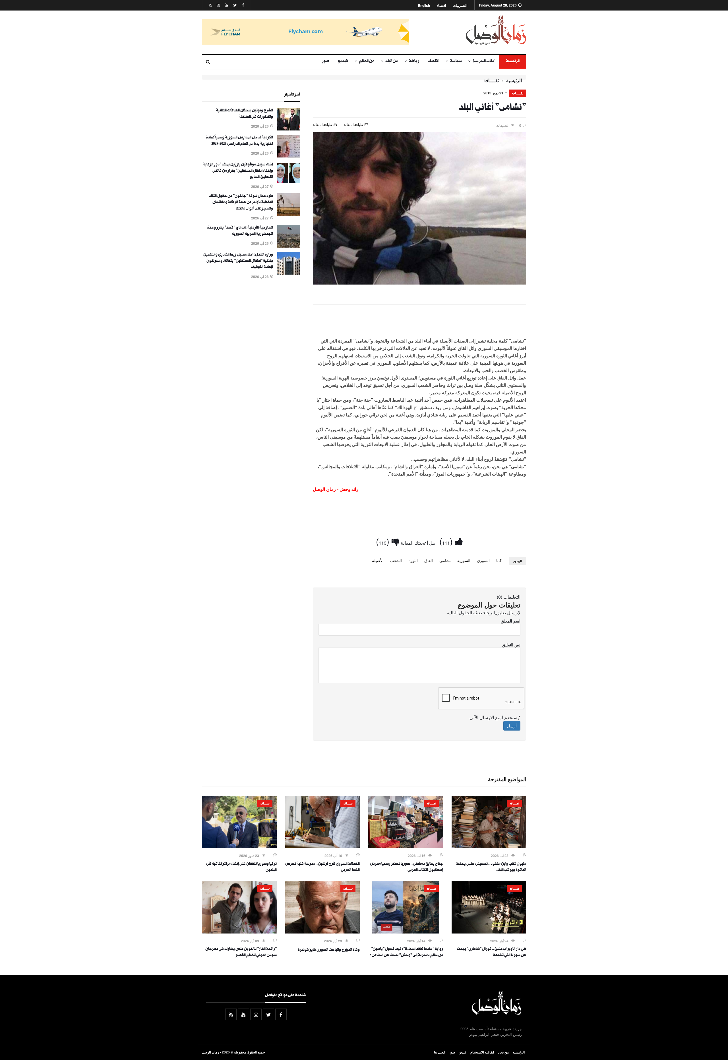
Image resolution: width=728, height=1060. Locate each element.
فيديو (343, 62)
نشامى (445, 560)
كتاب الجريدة (484, 62)
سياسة (456, 62)
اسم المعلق (510, 621)
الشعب (396, 560)
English (424, 5)
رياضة (414, 62)
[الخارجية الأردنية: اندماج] (288, 246)
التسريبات (460, 5)
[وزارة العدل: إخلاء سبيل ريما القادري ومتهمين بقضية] (288, 273)
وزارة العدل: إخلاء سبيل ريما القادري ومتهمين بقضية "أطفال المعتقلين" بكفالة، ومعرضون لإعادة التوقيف (238, 261)
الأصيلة (378, 560)
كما (499, 560)
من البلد (391, 62)
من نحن (503, 1052)
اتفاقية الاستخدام (482, 1052)
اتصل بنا (439, 1052)
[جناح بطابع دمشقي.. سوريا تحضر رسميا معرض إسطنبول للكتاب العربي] (405, 846)
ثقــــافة (491, 80)
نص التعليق (511, 645)
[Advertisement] (419, 324)
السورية (463, 560)
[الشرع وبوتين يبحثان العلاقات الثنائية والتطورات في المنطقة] (288, 129)
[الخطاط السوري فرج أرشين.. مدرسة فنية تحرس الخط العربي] (322, 846)
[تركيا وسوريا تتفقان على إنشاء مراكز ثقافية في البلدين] (239, 846)
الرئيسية (512, 62)
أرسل (512, 726)
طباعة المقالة (322, 124)
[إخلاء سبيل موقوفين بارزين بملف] (288, 183)
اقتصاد (441, 5)
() (447, 541)
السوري (483, 560)
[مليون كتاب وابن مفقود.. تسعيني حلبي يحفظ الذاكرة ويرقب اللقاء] (489, 846)
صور (325, 62)
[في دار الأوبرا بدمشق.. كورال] (489, 932)
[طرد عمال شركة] (288, 214)
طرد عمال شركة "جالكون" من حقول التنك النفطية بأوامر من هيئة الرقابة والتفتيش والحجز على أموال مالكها (241, 203)
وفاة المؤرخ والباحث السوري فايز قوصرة (329, 950)
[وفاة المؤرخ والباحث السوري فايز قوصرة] (322, 932)
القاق (428, 560)
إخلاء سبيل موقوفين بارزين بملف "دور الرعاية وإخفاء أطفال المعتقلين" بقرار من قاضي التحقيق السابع (238, 171)
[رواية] (405, 932)
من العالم (367, 62)
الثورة (413, 560)
